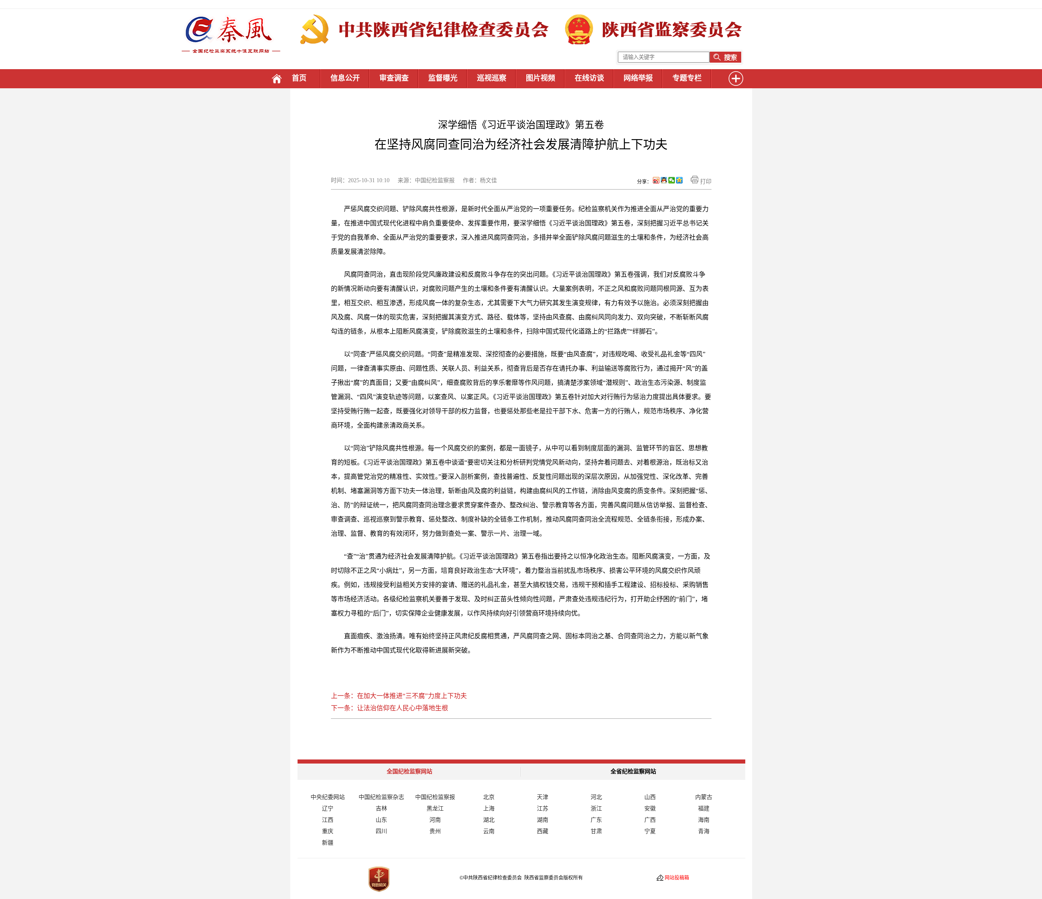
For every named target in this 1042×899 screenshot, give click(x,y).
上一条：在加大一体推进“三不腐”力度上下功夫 (399, 695)
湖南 (542, 820)
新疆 (327, 843)
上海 (489, 808)
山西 (650, 797)
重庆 (327, 831)
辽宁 (327, 808)
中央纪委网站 (328, 797)
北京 (489, 797)
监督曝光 (443, 78)
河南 (435, 820)
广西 (650, 820)
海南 (703, 820)
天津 (542, 797)
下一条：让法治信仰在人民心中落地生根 (389, 708)
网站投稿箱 (677, 878)
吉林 (381, 808)
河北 (596, 797)
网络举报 (638, 78)
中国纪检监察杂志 (381, 797)
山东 (381, 820)
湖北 (489, 820)
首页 (299, 78)
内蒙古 (703, 797)
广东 (596, 820)
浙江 (596, 808)
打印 (704, 182)
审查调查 (394, 78)
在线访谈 (589, 78)
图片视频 (540, 78)
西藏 (542, 831)
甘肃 (596, 831)
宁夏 (650, 831)
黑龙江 (435, 808)
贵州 (435, 831)
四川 (381, 831)
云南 (489, 831)
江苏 (542, 808)
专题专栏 (687, 78)
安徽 (650, 808)
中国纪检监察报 (435, 797)
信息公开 (345, 78)
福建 (703, 808)
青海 (703, 831)
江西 (327, 820)
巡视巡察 (491, 78)
